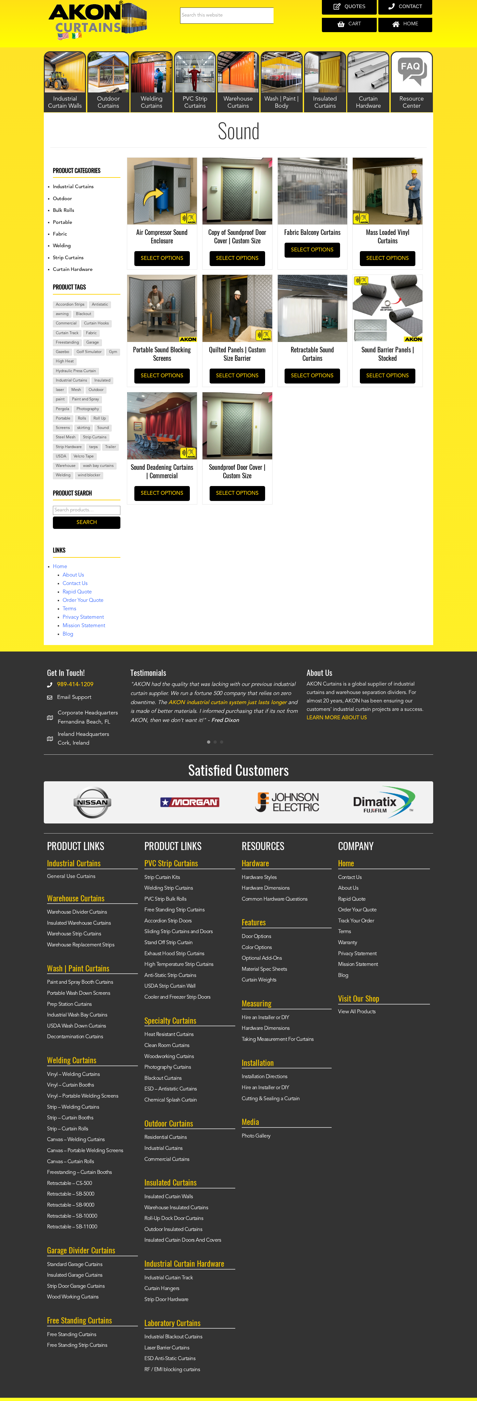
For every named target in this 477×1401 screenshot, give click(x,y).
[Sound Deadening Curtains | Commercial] (162, 397)
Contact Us (75, 583)
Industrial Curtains (73, 187)
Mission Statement (84, 625)
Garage (92, 343)
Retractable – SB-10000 (72, 1216)
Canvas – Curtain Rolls (70, 1161)
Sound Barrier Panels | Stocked (387, 354)
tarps (93, 447)
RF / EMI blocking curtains (172, 1369)
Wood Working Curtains (73, 1297)
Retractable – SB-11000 (72, 1227)
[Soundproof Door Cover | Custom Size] (237, 397)
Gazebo (62, 352)
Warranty (347, 942)
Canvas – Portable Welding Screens (85, 1150)
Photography (88, 409)
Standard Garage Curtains (74, 1264)
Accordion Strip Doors (168, 921)
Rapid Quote (77, 592)
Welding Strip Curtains (168, 888)
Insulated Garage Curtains (75, 1275)
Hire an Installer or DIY (265, 1017)
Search (87, 522)
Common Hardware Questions (275, 899)
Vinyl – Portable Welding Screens (82, 1096)
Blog (68, 634)
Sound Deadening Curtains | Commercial (162, 471)
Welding (62, 246)
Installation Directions (264, 1076)
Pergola (62, 409)
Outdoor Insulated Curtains (173, 1229)
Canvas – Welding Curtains (76, 1139)
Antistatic (100, 305)
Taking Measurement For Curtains (278, 1039)
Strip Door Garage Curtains (75, 1286)
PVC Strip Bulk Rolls (165, 899)
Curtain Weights (259, 980)
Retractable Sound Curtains (312, 354)
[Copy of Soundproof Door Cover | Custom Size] (237, 162)
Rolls (82, 418)
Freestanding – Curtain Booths (79, 1172)
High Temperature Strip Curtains (179, 964)
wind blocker (89, 475)
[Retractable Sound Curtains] (313, 279)
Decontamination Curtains (75, 1037)
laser (60, 390)
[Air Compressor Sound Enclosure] (162, 162)
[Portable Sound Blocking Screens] (162, 279)
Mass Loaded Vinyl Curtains (388, 236)
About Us (73, 575)
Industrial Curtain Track (168, 1278)
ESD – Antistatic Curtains (170, 1089)
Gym (113, 352)
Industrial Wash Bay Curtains (77, 1015)
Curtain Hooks (96, 323)
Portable (62, 222)
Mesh (76, 390)
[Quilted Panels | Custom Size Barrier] (237, 279)
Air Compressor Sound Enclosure (162, 236)
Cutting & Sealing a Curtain (271, 1099)
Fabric (60, 234)
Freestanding (67, 343)
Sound (103, 428)
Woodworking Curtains (169, 1056)
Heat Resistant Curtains (169, 1034)
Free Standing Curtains (71, 1334)
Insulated (102, 381)
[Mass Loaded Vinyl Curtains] (387, 162)
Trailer (110, 447)
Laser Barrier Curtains (166, 1348)
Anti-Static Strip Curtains (170, 975)
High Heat (65, 361)
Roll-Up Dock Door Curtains (173, 1218)
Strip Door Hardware (166, 1299)
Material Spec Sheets (264, 969)
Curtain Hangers (161, 1288)
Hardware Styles (259, 877)
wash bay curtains (98, 466)
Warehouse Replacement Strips (80, 945)
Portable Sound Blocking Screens (162, 354)
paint (60, 399)
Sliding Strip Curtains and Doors (178, 931)
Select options (162, 258)
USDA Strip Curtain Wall (170, 986)
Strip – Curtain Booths (70, 1118)
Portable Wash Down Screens (78, 993)
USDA (61, 456)
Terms (69, 609)
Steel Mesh (66, 437)
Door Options (256, 936)
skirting (83, 428)
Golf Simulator (89, 352)
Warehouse (66, 466)
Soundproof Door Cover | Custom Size (237, 471)
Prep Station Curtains (69, 1004)
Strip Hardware (69, 447)
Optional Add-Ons (262, 958)
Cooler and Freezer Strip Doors (177, 997)
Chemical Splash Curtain (170, 1100)
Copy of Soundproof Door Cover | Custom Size (237, 236)
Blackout (83, 314)
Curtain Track (67, 333)
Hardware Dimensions (266, 888)
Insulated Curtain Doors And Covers (182, 1240)
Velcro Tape (84, 456)
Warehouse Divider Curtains (77, 912)
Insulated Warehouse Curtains (79, 923)
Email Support (74, 697)
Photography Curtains (167, 1067)
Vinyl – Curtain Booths (70, 1085)
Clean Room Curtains (167, 1045)
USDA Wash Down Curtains (76, 1026)
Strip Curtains (68, 258)
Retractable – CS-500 (69, 1183)
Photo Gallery (256, 1136)
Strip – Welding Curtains (73, 1107)
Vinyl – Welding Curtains (73, 1074)
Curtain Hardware (72, 269)
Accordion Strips (70, 305)
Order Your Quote (83, 600)
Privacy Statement (83, 617)
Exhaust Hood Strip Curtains (174, 953)
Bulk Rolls (63, 210)
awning (62, 314)
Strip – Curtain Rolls (67, 1129)
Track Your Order (356, 921)
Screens (63, 428)
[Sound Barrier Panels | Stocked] (387, 279)
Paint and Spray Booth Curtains (80, 982)
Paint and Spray (85, 399)
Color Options (257, 947)
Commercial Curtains (167, 1159)
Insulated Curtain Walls (168, 1197)
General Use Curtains (71, 876)
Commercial (66, 323)
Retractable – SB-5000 (70, 1194)
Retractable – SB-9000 (70, 1205)
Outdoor (62, 199)
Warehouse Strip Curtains (74, 934)
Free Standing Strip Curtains (77, 1345)
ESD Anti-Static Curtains (169, 1358)
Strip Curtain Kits (162, 877)
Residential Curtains (165, 1137)
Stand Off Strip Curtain (168, 942)
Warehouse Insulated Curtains (176, 1208)
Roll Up (99, 418)
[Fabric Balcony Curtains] (313, 162)
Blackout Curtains (163, 1078)
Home (60, 566)
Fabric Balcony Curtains (312, 232)
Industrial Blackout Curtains (173, 1337)
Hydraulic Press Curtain (76, 371)
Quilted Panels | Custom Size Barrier (237, 354)
